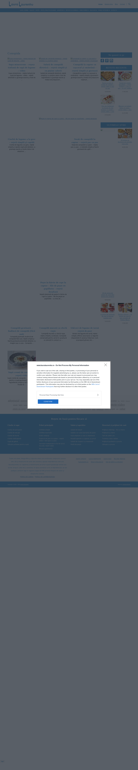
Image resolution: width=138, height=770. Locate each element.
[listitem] (69, 395)
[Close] (106, 365)
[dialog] (69, 385)
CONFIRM (48, 401)
